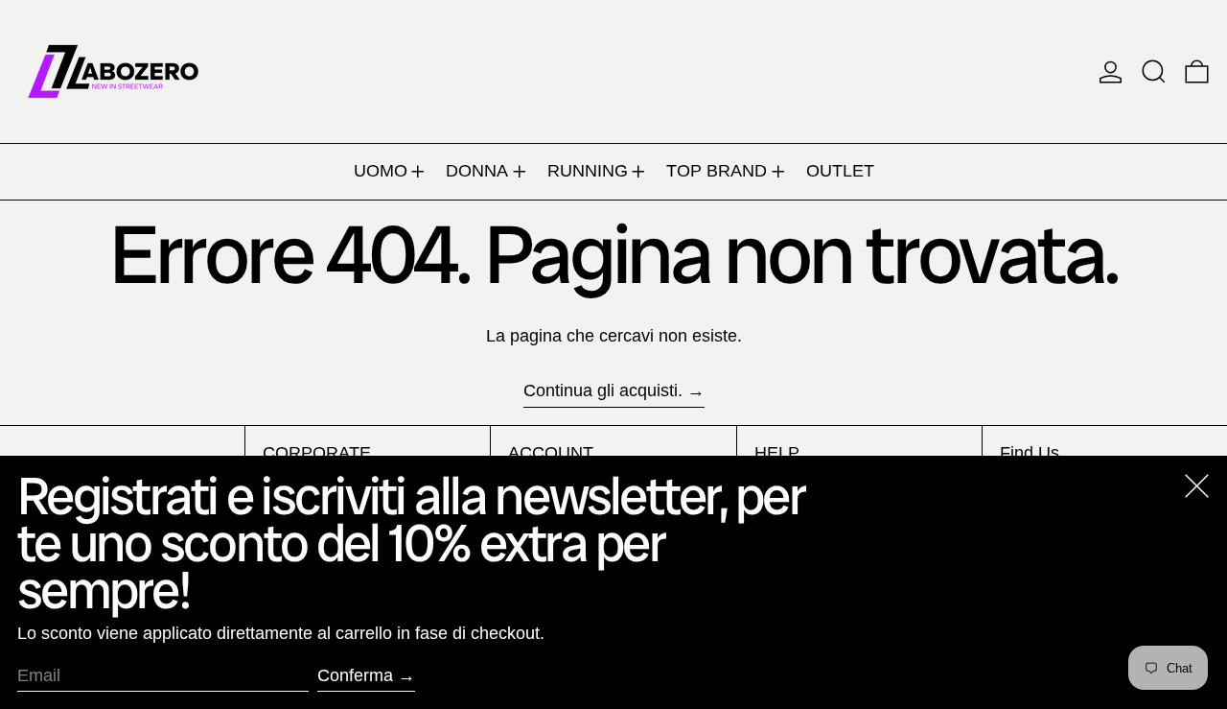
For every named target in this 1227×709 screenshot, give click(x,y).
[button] (1154, 71)
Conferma (355, 675)
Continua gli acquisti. (603, 390)
